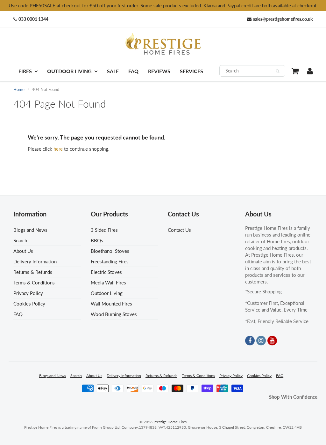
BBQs (97, 240)
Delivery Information (35, 261)
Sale (113, 71)
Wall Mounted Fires (111, 303)
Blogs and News (30, 230)
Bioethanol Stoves (110, 251)
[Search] (277, 71)
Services (191, 71)
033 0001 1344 (33, 19)
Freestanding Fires (110, 261)
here (58, 149)
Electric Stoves (106, 272)
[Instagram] (261, 340)
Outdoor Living (69, 71)
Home (19, 89)
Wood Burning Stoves (114, 314)
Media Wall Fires (108, 282)
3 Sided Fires (104, 230)
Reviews (159, 71)
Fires (25, 71)
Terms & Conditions (34, 282)
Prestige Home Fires (170, 421)
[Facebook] (250, 340)
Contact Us (179, 230)
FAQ (133, 71)
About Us (23, 251)
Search (20, 240)
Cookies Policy (29, 303)
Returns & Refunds (32, 272)
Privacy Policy (28, 293)
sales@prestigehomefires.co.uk (283, 19)
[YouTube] (272, 340)
